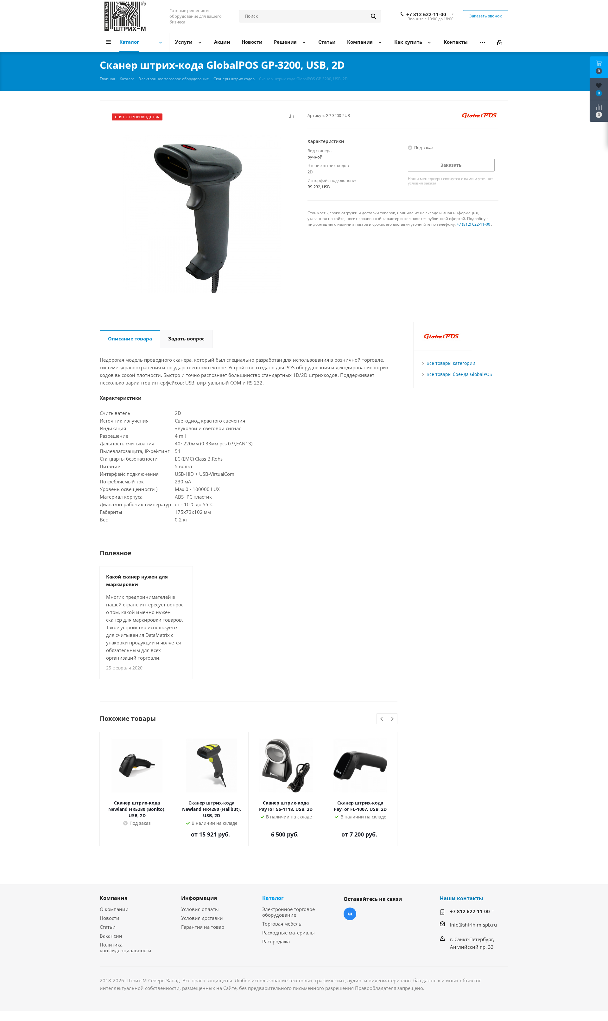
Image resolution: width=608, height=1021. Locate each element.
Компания (113, 898)
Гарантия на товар (202, 927)
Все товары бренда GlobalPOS (459, 374)
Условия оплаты (200, 909)
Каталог (273, 898)
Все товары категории (451, 363)
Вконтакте (350, 914)
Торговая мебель (281, 924)
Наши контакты (461, 898)
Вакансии (111, 936)
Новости (109, 918)
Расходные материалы (288, 932)
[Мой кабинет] (500, 42)
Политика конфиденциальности (125, 947)
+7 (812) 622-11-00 (473, 224)
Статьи (108, 927)
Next (392, 719)
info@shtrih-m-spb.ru (473, 924)
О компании (114, 909)
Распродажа (276, 941)
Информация (199, 898)
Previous (382, 719)
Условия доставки (202, 918)
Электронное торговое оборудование (288, 912)
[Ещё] (482, 42)
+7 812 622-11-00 (426, 14)
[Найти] (373, 16)
